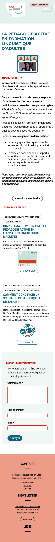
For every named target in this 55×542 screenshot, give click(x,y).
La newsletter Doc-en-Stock (27, 506)
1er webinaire (9, 177)
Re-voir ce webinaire (27, 198)
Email (10, 422)
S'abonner (27, 519)
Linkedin (27, 489)
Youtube (28, 485)
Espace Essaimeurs (39, 5)
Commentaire (15, 383)
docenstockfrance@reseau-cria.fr (27, 478)
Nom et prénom (15, 409)
